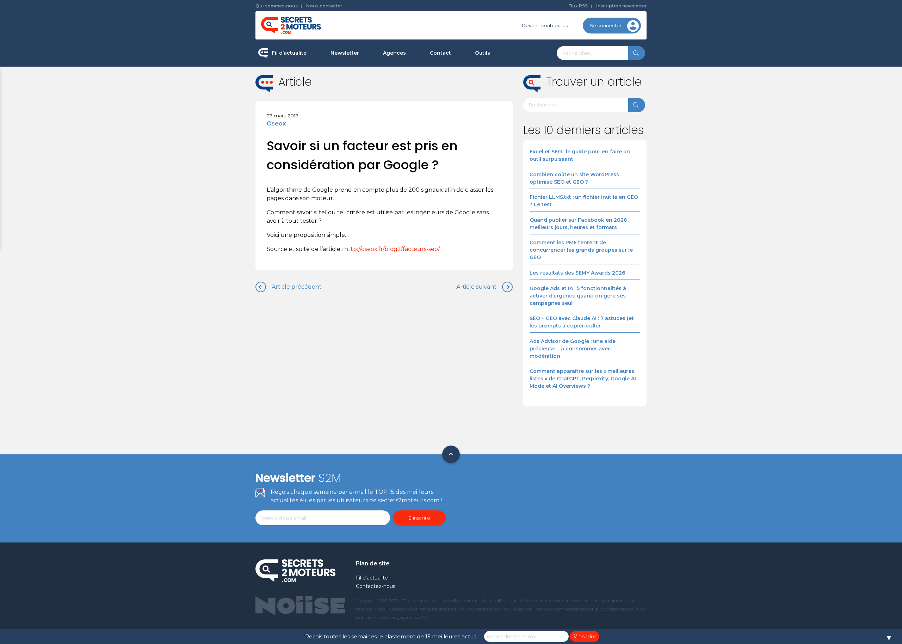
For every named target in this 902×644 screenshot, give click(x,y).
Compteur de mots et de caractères (517, 77)
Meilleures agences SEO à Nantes (422, 145)
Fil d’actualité (289, 53)
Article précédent (297, 286)
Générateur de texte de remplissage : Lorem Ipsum (517, 104)
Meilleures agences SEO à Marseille (424, 167)
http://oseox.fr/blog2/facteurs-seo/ (392, 249)
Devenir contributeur (546, 25)
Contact (440, 53)
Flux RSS (578, 5)
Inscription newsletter (621, 5)
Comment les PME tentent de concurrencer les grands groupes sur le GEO (581, 249)
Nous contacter (324, 5)
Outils (482, 53)
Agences (394, 53)
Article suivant (476, 286)
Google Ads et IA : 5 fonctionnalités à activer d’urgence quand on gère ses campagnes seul (578, 295)
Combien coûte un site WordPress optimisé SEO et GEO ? (574, 178)
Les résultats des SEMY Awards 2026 (577, 273)
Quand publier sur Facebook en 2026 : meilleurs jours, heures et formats (579, 224)
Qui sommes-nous (276, 5)
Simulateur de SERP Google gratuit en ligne (516, 133)
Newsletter (344, 53)
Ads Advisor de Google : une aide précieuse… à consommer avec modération (573, 348)
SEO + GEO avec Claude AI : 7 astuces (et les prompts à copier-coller (582, 322)
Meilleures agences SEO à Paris (419, 77)
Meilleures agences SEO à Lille (418, 122)
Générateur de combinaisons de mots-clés (513, 163)
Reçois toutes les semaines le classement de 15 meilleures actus (390, 636)
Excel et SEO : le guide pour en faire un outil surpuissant (580, 155)
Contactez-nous (375, 586)
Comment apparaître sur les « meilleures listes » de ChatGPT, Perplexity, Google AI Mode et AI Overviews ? (583, 378)
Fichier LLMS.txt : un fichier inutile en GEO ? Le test (584, 201)
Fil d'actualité (372, 578)
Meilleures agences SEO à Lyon (419, 100)
